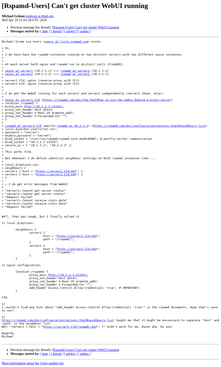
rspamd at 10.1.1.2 (72, 125)
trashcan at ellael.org (40, 16)
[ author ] (84, 31)
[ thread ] (57, 31)
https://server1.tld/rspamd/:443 (70, 326)
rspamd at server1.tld (23, 125)
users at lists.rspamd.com (66, 41)
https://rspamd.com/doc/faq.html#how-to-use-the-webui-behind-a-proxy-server (107, 100)
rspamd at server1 (75, 70)
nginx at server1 (19, 70)
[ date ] (45, 31)
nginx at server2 (19, 74)
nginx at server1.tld (22, 100)
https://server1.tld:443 (56, 171)
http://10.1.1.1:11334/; (44, 106)
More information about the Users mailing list (32, 363)
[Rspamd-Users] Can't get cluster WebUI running (85, 27)
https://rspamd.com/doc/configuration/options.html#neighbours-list (149, 125)
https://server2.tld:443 (56, 174)
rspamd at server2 (75, 74)
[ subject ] (70, 31)
